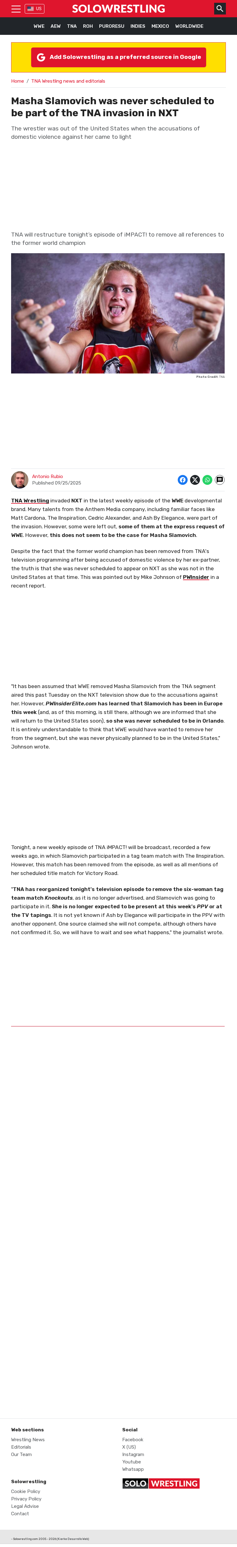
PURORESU (111, 26)
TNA (72, 26)
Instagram (133, 1454)
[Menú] (16, 8)
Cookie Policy (25, 1491)
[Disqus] (118, 1157)
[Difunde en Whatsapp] (207, 480)
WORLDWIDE (189, 26)
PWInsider (196, 577)
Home (17, 81)
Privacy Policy (26, 1499)
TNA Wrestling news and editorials (68, 81)
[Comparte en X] (195, 480)
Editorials (21, 1447)
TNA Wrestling (30, 500)
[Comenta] (220, 480)
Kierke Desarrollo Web (73, 1539)
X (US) (129, 1447)
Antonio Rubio (47, 476)
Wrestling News (28, 1439)
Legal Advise (25, 1506)
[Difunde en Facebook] (183, 480)
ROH (88, 26)
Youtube (131, 1462)
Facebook (132, 1439)
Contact (20, 1513)
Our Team (21, 1454)
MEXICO (160, 26)
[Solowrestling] (118, 9)
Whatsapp (133, 1469)
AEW (56, 26)
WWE (39, 26)
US (39, 8)
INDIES (138, 26)
